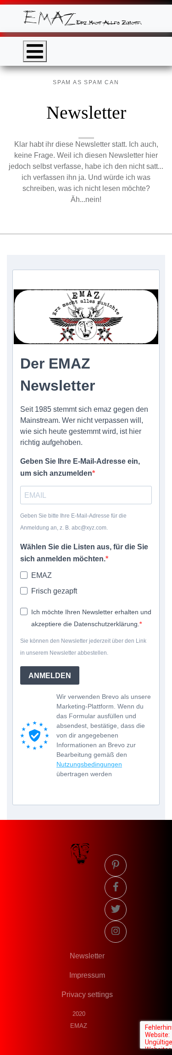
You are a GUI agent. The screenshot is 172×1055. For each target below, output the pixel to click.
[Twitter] (116, 910)
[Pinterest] (116, 865)
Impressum (87, 975)
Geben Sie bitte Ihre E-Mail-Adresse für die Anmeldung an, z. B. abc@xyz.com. (73, 522)
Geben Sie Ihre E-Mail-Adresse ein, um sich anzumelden (80, 467)
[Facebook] (116, 887)
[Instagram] (116, 932)
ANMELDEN (49, 676)
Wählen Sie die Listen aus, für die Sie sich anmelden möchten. (84, 553)
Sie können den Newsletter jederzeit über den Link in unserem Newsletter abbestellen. (83, 647)
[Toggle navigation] (35, 51)
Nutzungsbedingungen (89, 764)
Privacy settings (87, 994)
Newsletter (87, 956)
